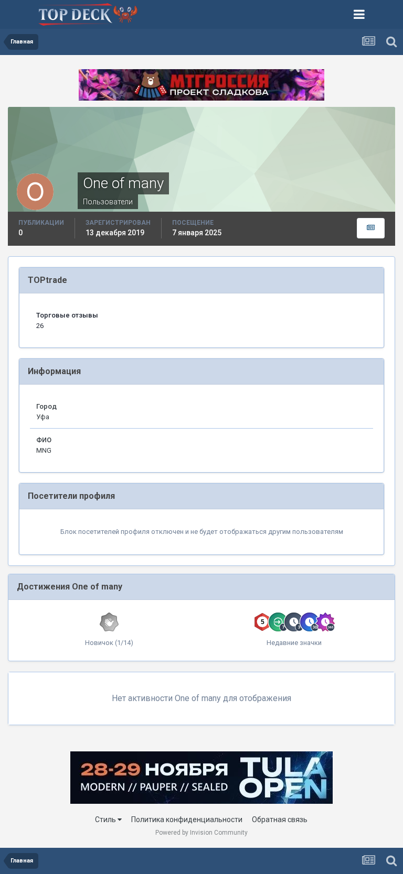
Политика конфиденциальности (186, 819)
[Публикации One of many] (371, 228)
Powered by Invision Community (201, 832)
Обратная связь (279, 819)
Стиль (106, 819)
